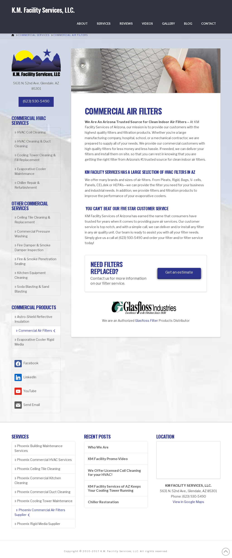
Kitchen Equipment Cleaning (30, 275)
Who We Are (98, 447)
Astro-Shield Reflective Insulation (33, 319)
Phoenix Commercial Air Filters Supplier (39, 512)
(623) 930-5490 (36, 101)
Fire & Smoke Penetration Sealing (35, 261)
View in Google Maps (188, 502)
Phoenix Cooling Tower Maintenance (44, 501)
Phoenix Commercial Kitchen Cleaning (37, 480)
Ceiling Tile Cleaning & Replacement (32, 219)
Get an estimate (179, 272)
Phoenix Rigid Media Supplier (38, 524)
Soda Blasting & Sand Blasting (31, 289)
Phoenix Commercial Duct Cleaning (43, 492)
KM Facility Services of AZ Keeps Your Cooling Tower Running (114, 488)
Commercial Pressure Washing (32, 233)
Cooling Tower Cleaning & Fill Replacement (35, 157)
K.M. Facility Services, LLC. (43, 10)
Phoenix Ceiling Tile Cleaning (38, 469)
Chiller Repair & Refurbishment (27, 185)
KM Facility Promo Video (108, 459)
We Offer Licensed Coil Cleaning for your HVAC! (114, 472)
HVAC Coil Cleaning (31, 132)
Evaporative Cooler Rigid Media (34, 342)
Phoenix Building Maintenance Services (38, 448)
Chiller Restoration (103, 502)
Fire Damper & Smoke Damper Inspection (32, 247)
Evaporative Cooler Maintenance (30, 171)
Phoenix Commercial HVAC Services (44, 460)
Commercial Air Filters (35, 330)
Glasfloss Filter (146, 320)
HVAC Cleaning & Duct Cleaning (32, 143)
